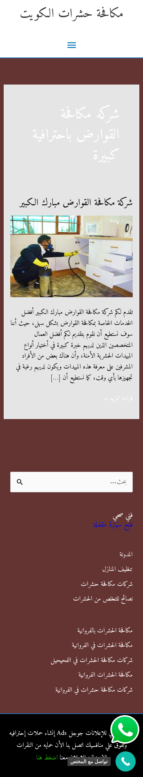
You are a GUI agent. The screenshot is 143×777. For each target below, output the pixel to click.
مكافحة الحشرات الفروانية (105, 675)
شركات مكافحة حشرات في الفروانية (94, 690)
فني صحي (123, 515)
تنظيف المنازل (117, 569)
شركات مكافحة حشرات (107, 584)
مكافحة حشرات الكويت (72, 14)
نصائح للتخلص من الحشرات (103, 599)
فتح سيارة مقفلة (113, 525)
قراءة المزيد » (118, 398)
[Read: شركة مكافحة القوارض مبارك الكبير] (71, 256)
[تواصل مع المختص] (125, 761)
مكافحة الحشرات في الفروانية (102, 645)
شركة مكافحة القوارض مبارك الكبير (76, 203)
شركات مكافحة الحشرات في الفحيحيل (92, 660)
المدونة (126, 554)
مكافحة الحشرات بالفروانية (105, 630)
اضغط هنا (47, 757)
